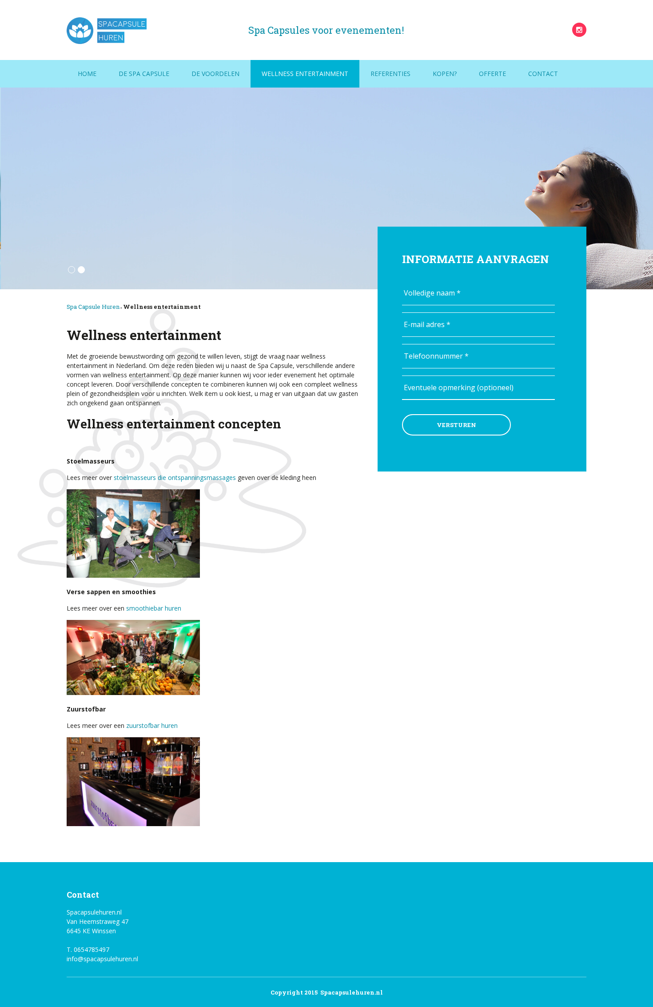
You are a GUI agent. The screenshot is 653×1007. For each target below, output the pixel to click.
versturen (456, 425)
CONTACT (543, 73)
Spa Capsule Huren (93, 307)
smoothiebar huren (153, 608)
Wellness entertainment (305, 73)
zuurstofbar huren (152, 725)
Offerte (492, 73)
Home (87, 73)
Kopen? (445, 73)
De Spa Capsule (144, 73)
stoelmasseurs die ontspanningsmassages (175, 477)
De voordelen (215, 73)
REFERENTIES (390, 73)
